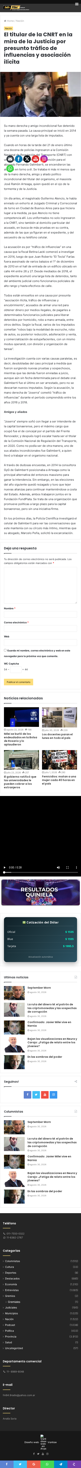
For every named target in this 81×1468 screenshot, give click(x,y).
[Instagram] (53, 1095)
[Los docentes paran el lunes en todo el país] (59, 717)
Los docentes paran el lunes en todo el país (57, 736)
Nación (20, 20)
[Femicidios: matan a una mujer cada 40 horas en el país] (59, 760)
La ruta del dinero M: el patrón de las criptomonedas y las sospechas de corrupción (52, 1008)
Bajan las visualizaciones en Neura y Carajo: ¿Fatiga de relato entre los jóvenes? (52, 1042)
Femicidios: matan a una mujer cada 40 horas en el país (59, 780)
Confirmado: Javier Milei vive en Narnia (49, 1024)
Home (10, 20)
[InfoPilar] (16, 7)
